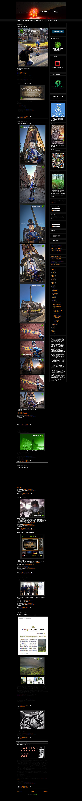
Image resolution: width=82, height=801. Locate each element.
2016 (53, 283)
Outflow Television (23, 494)
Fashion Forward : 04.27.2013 (23, 744)
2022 (53, 275)
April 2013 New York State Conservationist (26, 614)
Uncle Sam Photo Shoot (22, 26)
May (54, 298)
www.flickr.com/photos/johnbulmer (27, 75)
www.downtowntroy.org (29, 600)
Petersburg (33, 529)
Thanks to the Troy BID (22, 579)
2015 (53, 285)
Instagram (54, 202)
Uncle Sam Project (23, 117)
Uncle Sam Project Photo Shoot (24, 83)
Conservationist (22, 706)
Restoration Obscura (40, 20)
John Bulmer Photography (27, 20)
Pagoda (27, 529)
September (55, 293)
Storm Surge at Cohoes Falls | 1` (56, 245)
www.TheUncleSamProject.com (22, 72)
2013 (53, 287)
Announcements (22, 787)
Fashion (26, 787)
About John (49, 20)
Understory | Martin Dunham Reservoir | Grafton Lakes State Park (57, 262)
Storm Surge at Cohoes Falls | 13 (56, 248)
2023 (53, 273)
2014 (53, 286)
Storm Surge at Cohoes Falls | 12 (56, 246)
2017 (53, 282)
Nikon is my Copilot (21, 709)
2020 (53, 278)
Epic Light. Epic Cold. (21, 497)
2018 (53, 280)
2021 (53, 276)
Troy (28, 461)
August (54, 294)
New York (21, 461)
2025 (53, 271)
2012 (53, 326)
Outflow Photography (23, 573)
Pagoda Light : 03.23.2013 (22, 467)
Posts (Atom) (34, 794)
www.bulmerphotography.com (31, 76)
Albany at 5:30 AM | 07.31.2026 (56, 250)
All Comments (55, 210)
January (54, 324)
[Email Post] (31, 79)
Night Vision (25, 461)
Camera (21, 738)
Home (18, 20)
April (54, 300)
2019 (53, 279)
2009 (53, 330)
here (28, 601)
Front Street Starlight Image (23, 432)
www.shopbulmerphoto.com (24, 566)
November (55, 290)
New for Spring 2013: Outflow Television (25, 532)
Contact (56, 20)
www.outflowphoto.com (30, 564)
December (55, 289)
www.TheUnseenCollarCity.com (22, 73)
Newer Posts (19, 791)
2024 (53, 272)
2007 (53, 333)
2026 (53, 269)
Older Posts (45, 791)
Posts (54, 208)
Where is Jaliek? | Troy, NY (55, 264)
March (54, 301)
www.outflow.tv (33, 522)
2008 (53, 331)
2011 (53, 327)
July (54, 296)
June (54, 297)
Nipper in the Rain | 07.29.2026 (56, 258)
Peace (30, 529)
